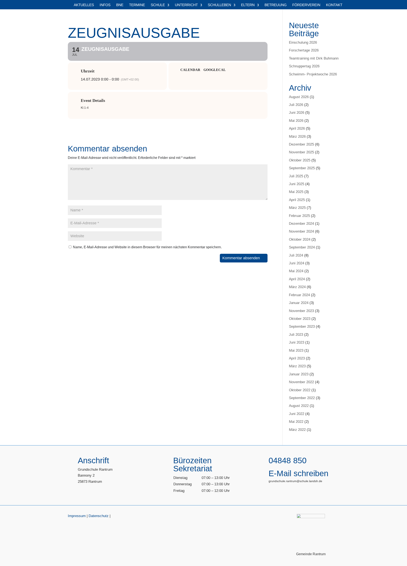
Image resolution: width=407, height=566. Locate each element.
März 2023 (297, 366)
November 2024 (301, 231)
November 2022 (301, 382)
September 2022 (302, 398)
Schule (158, 5)
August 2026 (299, 97)
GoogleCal (215, 70)
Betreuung (276, 5)
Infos (105, 5)
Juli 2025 (296, 176)
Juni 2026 (296, 113)
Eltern (248, 5)
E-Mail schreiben (298, 473)
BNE (119, 5)
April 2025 (297, 200)
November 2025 (301, 152)
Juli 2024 (296, 255)
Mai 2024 (296, 271)
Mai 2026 (296, 121)
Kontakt (334, 5)
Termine (137, 5)
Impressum (77, 516)
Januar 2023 (298, 374)
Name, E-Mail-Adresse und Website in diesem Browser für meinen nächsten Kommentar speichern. (147, 247)
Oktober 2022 (299, 390)
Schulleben (219, 5)
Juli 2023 (296, 335)
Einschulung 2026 (303, 42)
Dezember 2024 (301, 224)
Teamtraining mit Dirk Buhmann (314, 58)
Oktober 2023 (299, 319)
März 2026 (297, 137)
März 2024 (297, 287)
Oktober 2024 (299, 239)
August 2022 (299, 406)
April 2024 (297, 279)
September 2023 (302, 327)
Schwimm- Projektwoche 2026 (313, 74)
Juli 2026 (296, 105)
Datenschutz (99, 516)
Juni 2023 (296, 342)
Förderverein (306, 5)
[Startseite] (66, 6)
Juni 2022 (296, 414)
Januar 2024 (298, 303)
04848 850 (288, 460)
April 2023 (297, 358)
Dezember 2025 (301, 144)
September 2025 (302, 168)
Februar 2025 (299, 216)
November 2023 (301, 311)
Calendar (190, 70)
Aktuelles (84, 5)
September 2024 (302, 247)
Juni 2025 (296, 184)
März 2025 (297, 208)
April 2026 (297, 128)
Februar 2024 (299, 295)
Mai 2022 (296, 422)
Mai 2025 (296, 192)
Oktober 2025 (299, 160)
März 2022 (297, 430)
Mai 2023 (296, 350)
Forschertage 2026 (304, 50)
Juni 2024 (296, 263)
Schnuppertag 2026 (304, 66)
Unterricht (186, 5)
